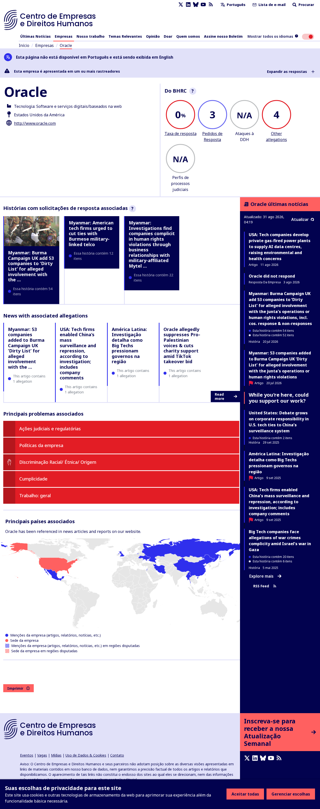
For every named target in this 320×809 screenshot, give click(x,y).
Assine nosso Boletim (223, 36)
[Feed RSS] (211, 4)
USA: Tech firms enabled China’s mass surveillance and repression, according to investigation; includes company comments (78, 353)
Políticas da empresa (41, 445)
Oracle (66, 45)
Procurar (306, 4)
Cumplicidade (33, 479)
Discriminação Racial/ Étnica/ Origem (57, 462)
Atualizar (300, 219)
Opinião (153, 36)
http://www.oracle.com (35, 123)
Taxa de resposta (180, 133)
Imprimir (15, 688)
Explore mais (261, 576)
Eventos (26, 755)
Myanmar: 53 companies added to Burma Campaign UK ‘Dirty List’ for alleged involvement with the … (26, 348)
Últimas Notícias (35, 36)
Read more (219, 396)
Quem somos (188, 36)
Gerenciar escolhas (291, 794)
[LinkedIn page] (188, 4)
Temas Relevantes (125, 36)
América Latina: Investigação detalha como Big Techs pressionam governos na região (129, 345)
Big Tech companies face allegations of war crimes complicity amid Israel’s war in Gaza (280, 540)
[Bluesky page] (196, 4)
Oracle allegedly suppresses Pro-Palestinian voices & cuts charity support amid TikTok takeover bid (182, 345)
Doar (168, 36)
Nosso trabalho (90, 36)
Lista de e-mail (272, 4)
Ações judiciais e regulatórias (50, 429)
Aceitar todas (245, 794)
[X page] (181, 4)
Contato (117, 755)
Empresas (63, 36)
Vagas (42, 755)
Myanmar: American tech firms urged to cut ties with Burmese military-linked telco (91, 233)
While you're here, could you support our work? (279, 397)
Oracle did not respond (272, 276)
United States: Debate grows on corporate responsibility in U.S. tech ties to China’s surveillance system (279, 422)
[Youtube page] (203, 4)
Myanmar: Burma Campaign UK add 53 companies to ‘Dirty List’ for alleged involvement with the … (31, 266)
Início (24, 45)
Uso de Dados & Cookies (86, 755)
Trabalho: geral (35, 495)
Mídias (56, 755)
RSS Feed (261, 586)
